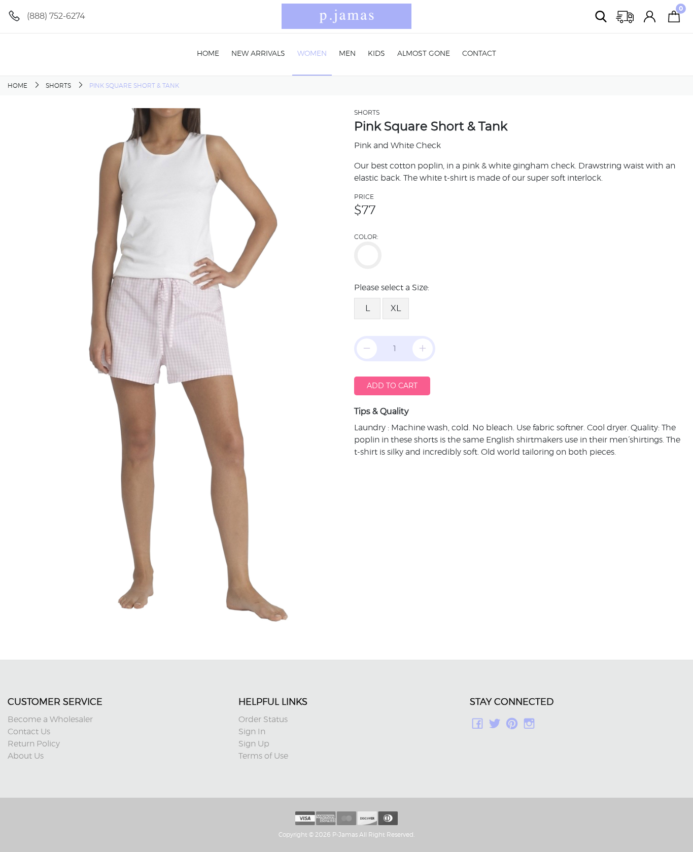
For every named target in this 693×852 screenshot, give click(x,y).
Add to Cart (392, 385)
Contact (479, 53)
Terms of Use (263, 756)
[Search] (601, 16)
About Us (26, 756)
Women (312, 53)
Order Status (263, 719)
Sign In (251, 732)
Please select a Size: (391, 288)
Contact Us (29, 732)
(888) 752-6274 (56, 16)
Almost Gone (423, 53)
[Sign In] (650, 16)
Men (347, 53)
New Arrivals (258, 53)
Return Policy (34, 744)
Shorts (58, 86)
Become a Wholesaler (50, 719)
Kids (376, 53)
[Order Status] (625, 16)
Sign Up (253, 744)
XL (396, 308)
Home (208, 53)
